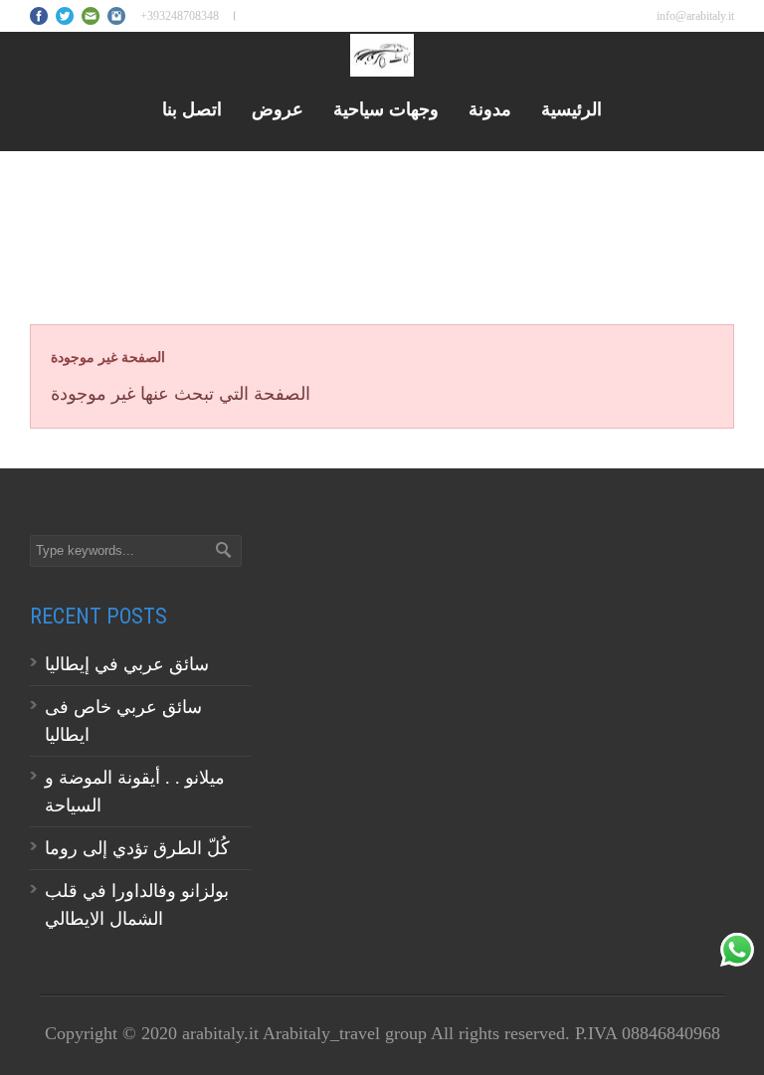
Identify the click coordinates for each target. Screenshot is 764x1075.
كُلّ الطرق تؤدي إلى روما (137, 848)
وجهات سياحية (386, 108)
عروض (277, 108)
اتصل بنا (192, 108)
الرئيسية (571, 108)
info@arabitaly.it (695, 16)
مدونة (490, 108)
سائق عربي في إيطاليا (127, 664)
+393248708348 (179, 16)
